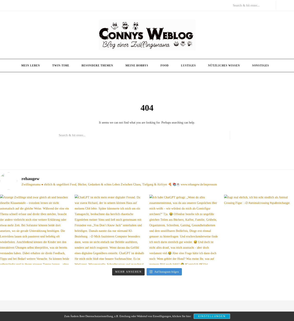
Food (165, 65)
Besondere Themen (97, 65)
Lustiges (188, 65)
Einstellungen (212, 316)
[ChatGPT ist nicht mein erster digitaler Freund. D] (110, 229)
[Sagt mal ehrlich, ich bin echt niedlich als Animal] (259, 229)
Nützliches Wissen (224, 65)
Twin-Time (60, 65)
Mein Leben (30, 65)
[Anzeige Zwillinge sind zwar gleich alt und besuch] (35, 229)
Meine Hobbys (136, 65)
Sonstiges (260, 65)
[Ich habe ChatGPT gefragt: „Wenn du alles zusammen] (184, 229)
